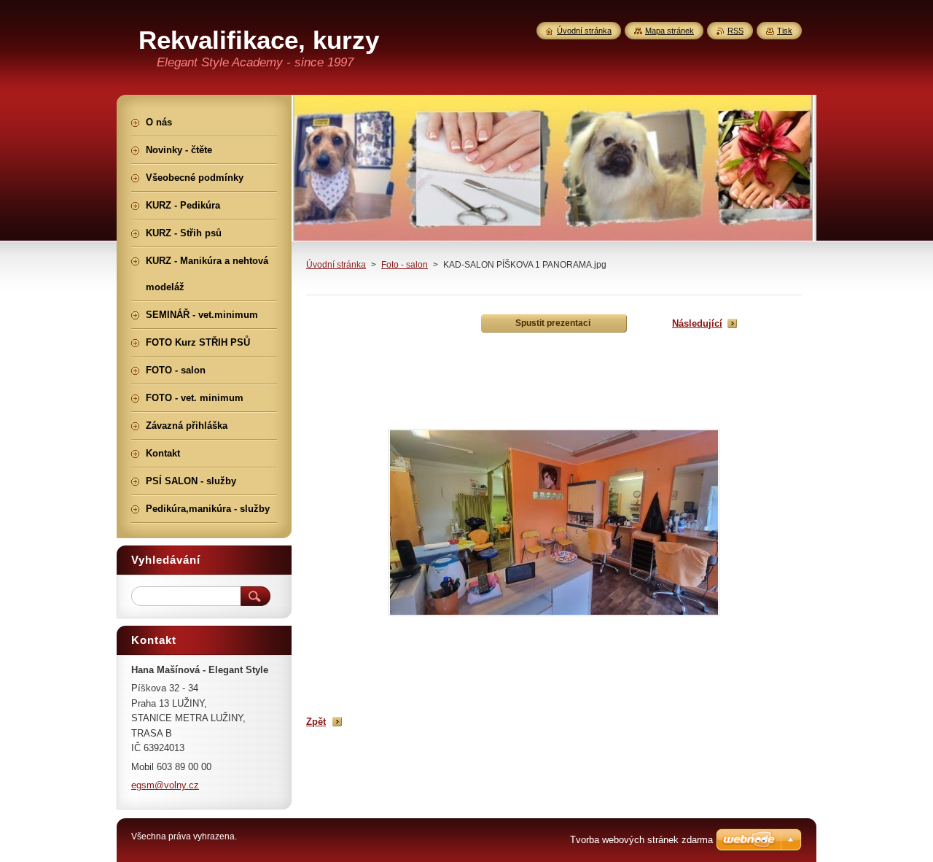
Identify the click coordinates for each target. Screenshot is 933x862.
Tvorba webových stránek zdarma (641, 839)
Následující (697, 323)
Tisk (784, 30)
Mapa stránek (669, 30)
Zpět (316, 721)
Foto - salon (404, 264)
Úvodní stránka (336, 264)
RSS (735, 30)
